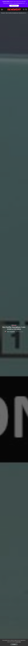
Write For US (14, 5)
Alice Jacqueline (11, 331)
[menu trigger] (2, 9)
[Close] (26, 3)
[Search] (26, 9)
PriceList (13, 325)
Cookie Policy (18, 641)
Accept (14, 644)
